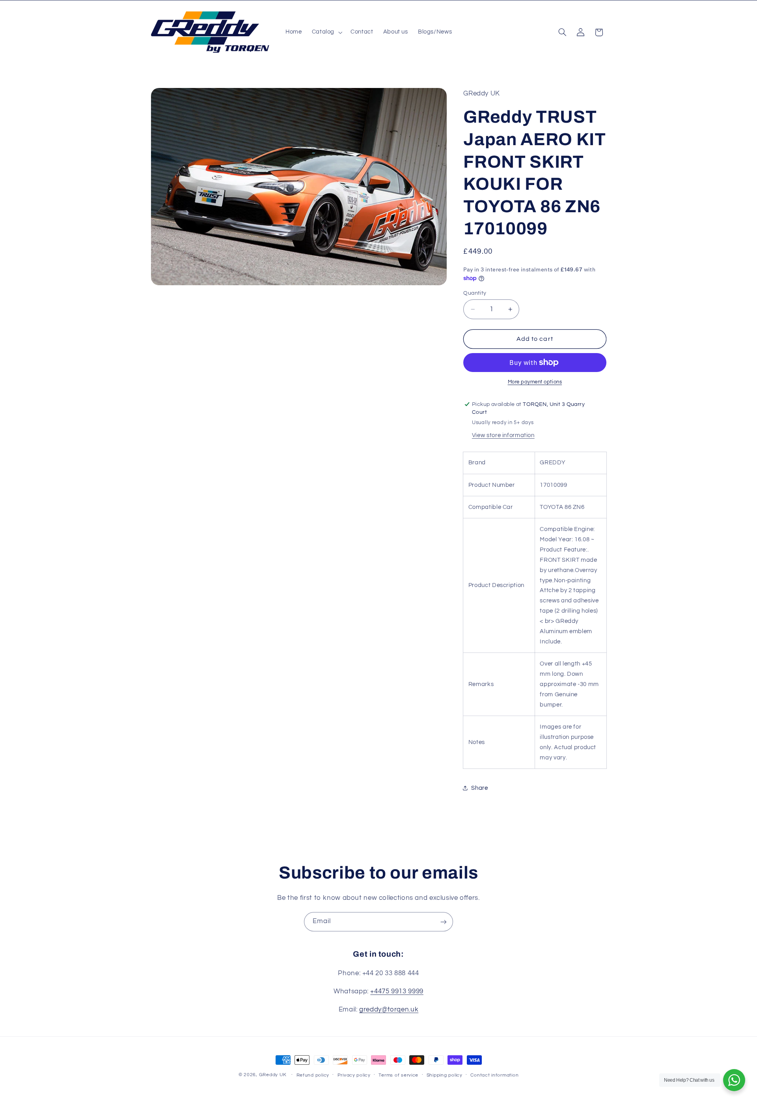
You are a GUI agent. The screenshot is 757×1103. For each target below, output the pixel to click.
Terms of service (398, 1075)
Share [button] (479, 788)
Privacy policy (354, 1075)
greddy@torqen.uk (388, 1009)
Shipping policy (444, 1075)
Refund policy (313, 1075)
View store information (503, 435)
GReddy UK (273, 1075)
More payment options (535, 381)
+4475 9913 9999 (396, 991)
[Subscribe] (443, 921)
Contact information (494, 1075)
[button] (326, 32)
